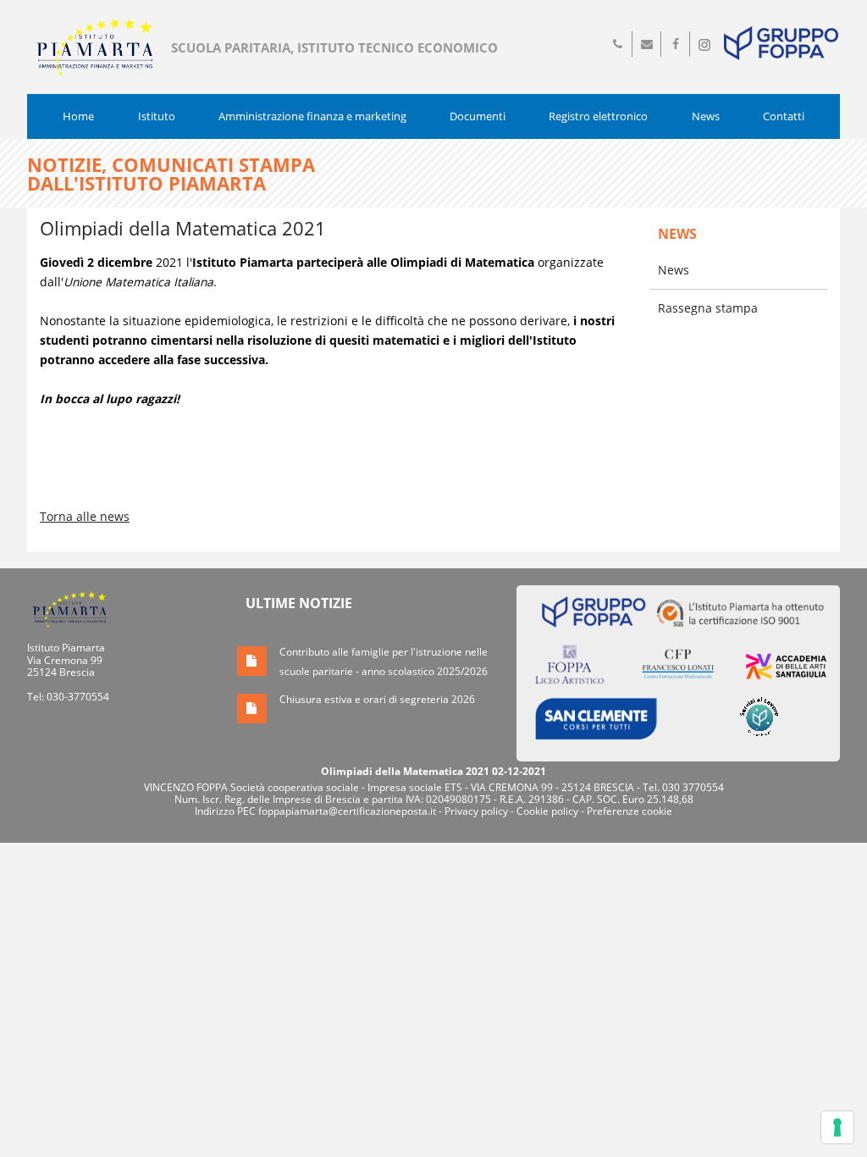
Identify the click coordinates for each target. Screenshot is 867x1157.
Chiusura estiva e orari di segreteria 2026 (377, 699)
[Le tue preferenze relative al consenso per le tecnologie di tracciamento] (837, 1127)
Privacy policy (476, 811)
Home (78, 116)
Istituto (156, 116)
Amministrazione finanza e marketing (312, 116)
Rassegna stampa (708, 308)
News (706, 116)
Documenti (477, 116)
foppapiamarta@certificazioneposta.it (347, 811)
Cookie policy (547, 811)
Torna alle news (85, 516)
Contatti (783, 116)
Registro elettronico (598, 116)
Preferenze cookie (629, 811)
